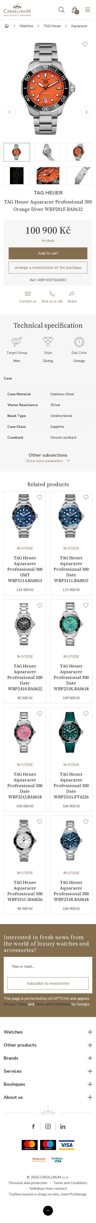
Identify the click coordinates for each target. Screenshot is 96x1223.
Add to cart (48, 253)
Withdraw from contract (48, 1188)
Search (61, 10)
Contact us (27, 301)
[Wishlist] (40, 497)
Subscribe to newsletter (48, 983)
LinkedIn (62, 1126)
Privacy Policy (15, 1004)
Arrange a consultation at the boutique (48, 267)
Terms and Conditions (52, 1004)
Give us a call (52, 301)
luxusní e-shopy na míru (40, 1194)
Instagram (48, 1126)
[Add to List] (87, 44)
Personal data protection (28, 1183)
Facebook (33, 1126)
